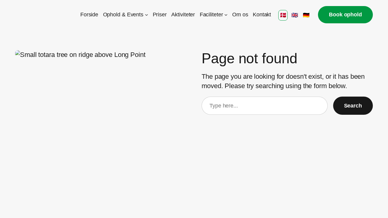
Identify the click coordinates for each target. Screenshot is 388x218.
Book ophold (345, 15)
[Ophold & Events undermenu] (146, 14)
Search (353, 106)
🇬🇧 (294, 15)
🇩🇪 (306, 15)
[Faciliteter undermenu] (226, 14)
